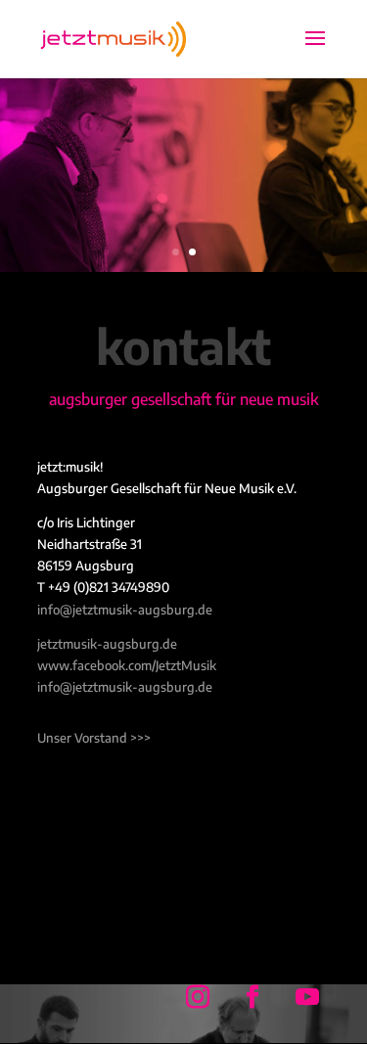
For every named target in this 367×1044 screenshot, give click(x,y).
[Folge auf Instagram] (197, 997)
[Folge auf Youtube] (307, 997)
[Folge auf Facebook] (252, 997)
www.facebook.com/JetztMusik (126, 665)
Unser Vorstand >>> (94, 738)
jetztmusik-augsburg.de (107, 644)
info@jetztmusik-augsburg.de (124, 609)
